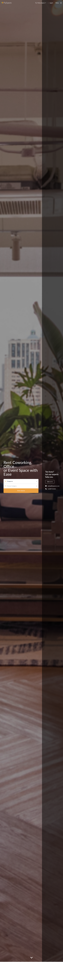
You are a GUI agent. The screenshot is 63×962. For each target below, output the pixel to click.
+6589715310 (52, 489)
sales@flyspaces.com (53, 486)
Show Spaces (21, 490)
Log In (51, 3)
